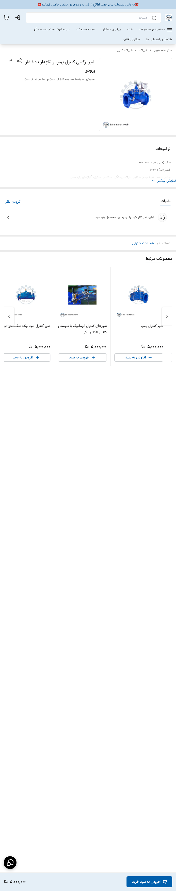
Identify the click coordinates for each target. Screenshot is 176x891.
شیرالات (143, 50)
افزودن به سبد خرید (146, 882)
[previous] (167, 316)
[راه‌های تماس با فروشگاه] (10, 862)
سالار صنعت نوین (163, 50)
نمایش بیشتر (166, 180)
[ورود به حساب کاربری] (18, 17)
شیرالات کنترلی (124, 50)
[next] (8, 316)
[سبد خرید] (6, 17)
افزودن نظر (13, 202)
